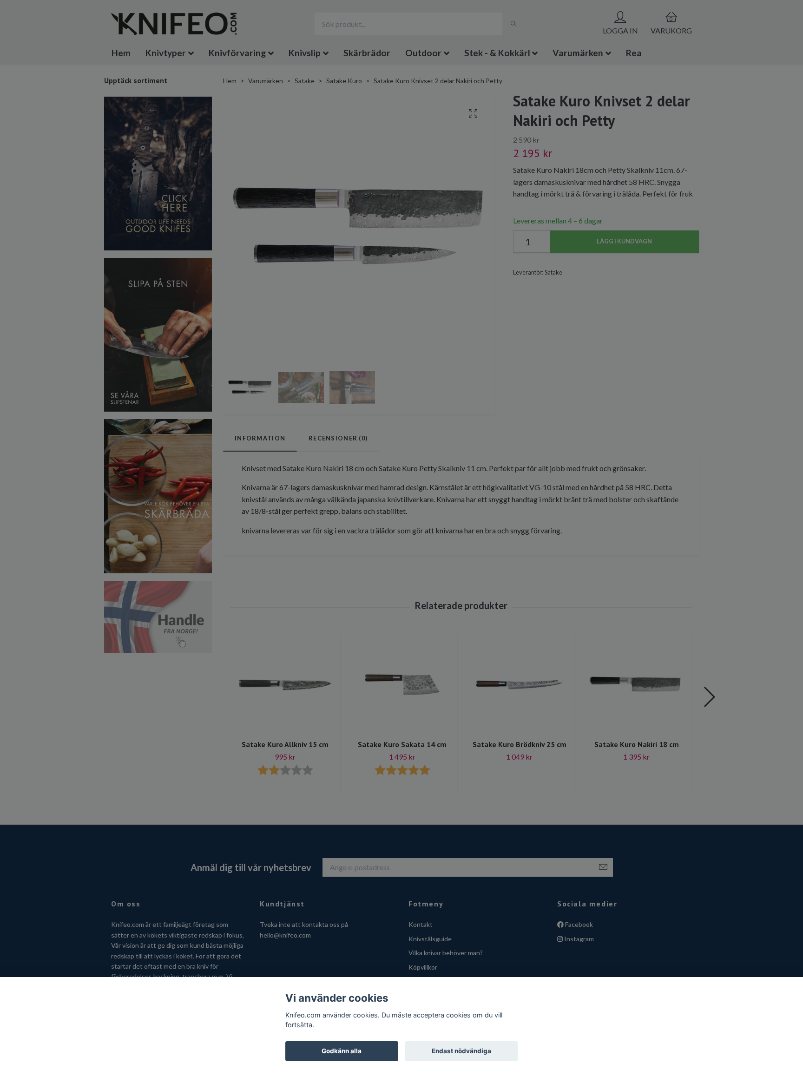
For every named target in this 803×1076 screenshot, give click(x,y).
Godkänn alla (342, 1051)
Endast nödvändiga (461, 1051)
